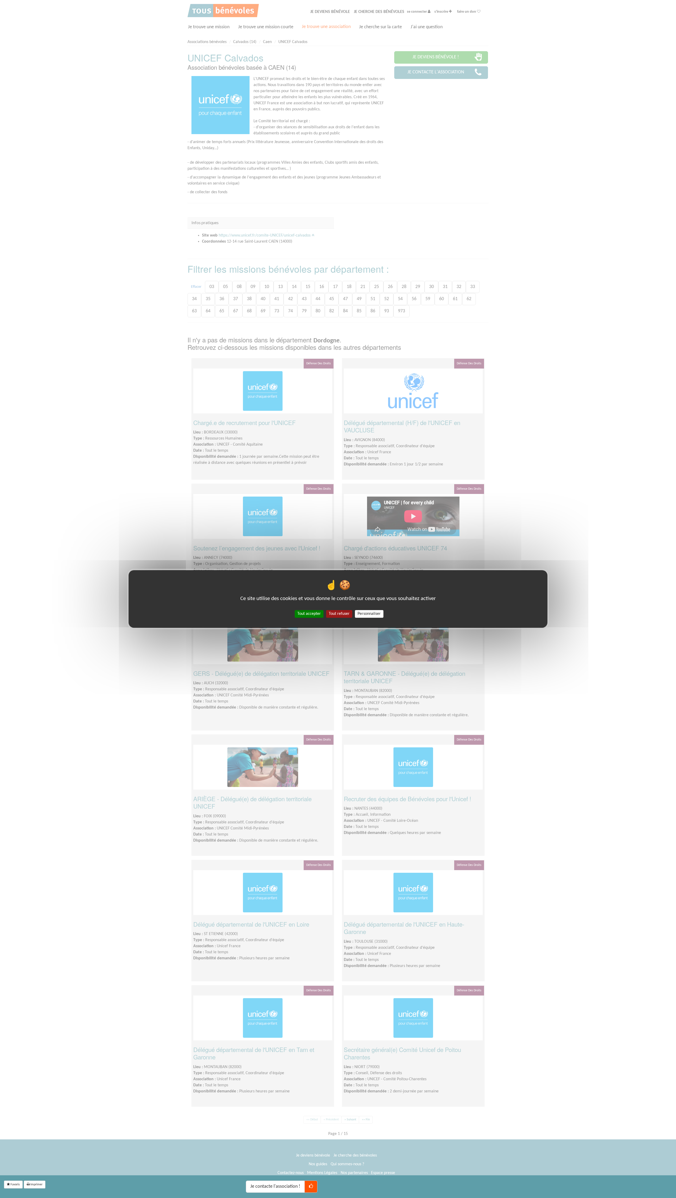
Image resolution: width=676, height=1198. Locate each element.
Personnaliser (369, 614)
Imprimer (36, 1184)
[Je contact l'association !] (310, 1187)
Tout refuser (339, 614)
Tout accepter (309, 614)
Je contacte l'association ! (275, 1186)
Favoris (15, 1184)
